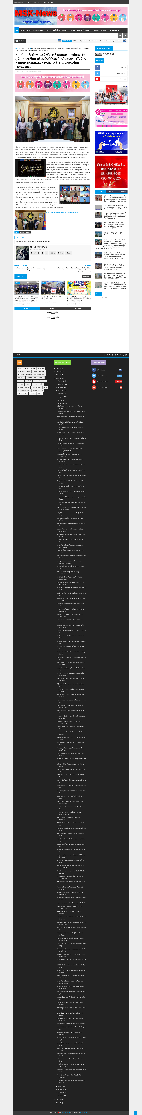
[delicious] (51, 2)
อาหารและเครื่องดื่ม (24, 390)
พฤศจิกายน (61, 384)
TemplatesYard (65, 1112)
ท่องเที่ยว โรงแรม (83, 30)
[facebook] (24, 2)
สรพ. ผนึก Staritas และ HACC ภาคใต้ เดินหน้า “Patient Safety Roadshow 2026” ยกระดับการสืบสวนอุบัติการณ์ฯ (26, 299)
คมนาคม (42, 371)
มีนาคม (60, 1089)
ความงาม (21, 374)
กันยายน (60, 390)
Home (17, 48)
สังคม (64, 30)
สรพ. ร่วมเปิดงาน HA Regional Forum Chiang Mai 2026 (53, 298)
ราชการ (28, 384)
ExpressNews (102, 41)
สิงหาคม (60, 394)
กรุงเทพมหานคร (38, 30)
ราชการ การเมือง (38, 384)
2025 (58, 372)
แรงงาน (72, 30)
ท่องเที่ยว (29, 374)
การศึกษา (41, 368)
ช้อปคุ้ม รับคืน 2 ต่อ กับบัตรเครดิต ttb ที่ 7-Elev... (71, 1024)
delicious (52, 253)
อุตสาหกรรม (36, 390)
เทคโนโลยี (21, 377)
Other (103, 30)
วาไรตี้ (27, 387)
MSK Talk (33, 393)
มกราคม (60, 1096)
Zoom (27, 48)
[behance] (45, 2)
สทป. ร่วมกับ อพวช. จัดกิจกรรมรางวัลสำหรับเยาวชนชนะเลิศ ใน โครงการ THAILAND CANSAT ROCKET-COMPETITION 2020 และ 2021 (110, 256)
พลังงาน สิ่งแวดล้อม (40, 381)
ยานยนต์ (20, 384)
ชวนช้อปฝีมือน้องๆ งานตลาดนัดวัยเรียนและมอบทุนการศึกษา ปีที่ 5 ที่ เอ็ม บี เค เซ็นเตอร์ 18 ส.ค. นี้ (79, 299)
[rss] (41, 2)
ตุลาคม (60, 387)
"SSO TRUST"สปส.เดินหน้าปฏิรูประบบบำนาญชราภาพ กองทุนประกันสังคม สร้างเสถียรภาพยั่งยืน (115, 207)
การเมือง (33, 368)
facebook (78, 308)
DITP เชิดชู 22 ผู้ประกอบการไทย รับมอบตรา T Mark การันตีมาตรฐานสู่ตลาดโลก (67, 41)
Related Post (20, 276)
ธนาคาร (29, 377)
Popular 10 (100, 192)
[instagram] (48, 2)
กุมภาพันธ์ (61, 1093)
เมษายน (60, 1086)
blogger (27, 308)
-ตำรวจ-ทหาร (114, 30)
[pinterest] (31, 2)
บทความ (20, 381)
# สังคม (22, 232)
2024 (58, 375)
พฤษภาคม (61, 403)
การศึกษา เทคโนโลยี (53, 30)
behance (68, 253)
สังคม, (35, 71)
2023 (58, 378)
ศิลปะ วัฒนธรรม (37, 387)
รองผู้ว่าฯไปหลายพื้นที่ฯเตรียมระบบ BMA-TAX (71, 903)
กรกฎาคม (61, 397)
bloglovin (60, 253)
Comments (122, 192)
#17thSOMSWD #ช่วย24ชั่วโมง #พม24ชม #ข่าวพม (62, 212)
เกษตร (35, 371)
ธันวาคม (60, 381)
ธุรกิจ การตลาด (39, 377)
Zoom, (39, 71)
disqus (52, 308)
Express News (25, 30)
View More (87, 276)
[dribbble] (38, 2)
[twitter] (28, 2)
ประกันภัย (96, 30)
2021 (58, 1103)
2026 (58, 369)
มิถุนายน (60, 400)
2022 (58, 1100)
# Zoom (28, 232)
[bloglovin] (35, 2)
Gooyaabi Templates (86, 1112)
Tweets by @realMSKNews (103, 298)
